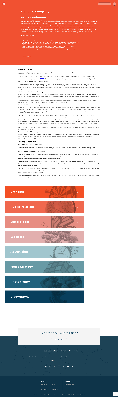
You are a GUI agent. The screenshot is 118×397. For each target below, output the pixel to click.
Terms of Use (57, 394)
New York (68, 387)
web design (42, 78)
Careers (55, 389)
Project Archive (38, 394)
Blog (54, 384)
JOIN (53, 360)
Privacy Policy (48, 394)
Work (43, 387)
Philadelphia (69, 384)
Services (44, 384)
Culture (44, 389)
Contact (55, 387)
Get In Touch (104, 3)
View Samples (27, 56)
